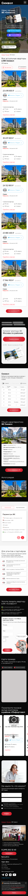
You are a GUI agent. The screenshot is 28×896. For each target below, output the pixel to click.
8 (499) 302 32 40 (8, 850)
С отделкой (7, 383)
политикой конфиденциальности (10, 804)
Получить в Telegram (15, 30)
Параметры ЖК (8, 507)
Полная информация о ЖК (14, 470)
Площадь (5, 625)
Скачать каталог (14, 339)
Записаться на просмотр (20, 667)
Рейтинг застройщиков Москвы (19, 324)
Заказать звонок (9, 853)
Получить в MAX (15, 35)
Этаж (4, 631)
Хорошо (14, 892)
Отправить (7, 650)
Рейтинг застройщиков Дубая (7, 324)
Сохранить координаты (8, 667)
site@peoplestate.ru (6, 877)
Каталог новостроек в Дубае (6, 322)
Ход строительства (20, 507)
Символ (5, 99)
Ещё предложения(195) (14, 311)
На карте (5, 42)
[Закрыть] (26, 883)
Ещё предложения (14, 410)
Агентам (12, 42)
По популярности (22, 68)
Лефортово (17, 456)
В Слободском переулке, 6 (11, 734)
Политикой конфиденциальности (17, 887)
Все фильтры (8, 67)
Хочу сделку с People (14, 589)
